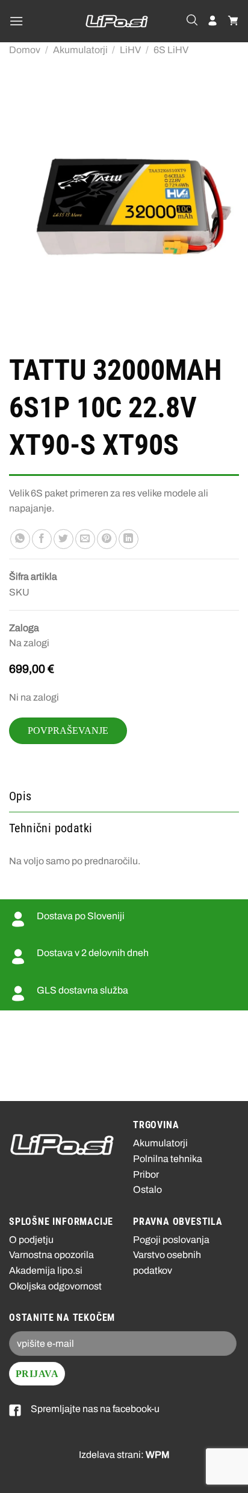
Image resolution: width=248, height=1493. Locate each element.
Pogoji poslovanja (171, 1240)
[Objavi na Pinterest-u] (107, 539)
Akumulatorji (80, 50)
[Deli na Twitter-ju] (63, 539)
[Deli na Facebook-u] (42, 539)
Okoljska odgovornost (55, 1286)
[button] (16, 21)
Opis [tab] (20, 796)
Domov (24, 50)
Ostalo (147, 1189)
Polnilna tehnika (167, 1159)
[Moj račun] (212, 21)
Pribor (146, 1174)
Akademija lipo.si (45, 1270)
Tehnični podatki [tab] (50, 828)
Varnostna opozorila (51, 1255)
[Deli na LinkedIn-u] (128, 539)
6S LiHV (170, 50)
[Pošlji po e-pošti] (85, 539)
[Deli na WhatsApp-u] (20, 539)
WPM (158, 1455)
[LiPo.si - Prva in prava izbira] (117, 21)
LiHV (130, 50)
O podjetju (31, 1240)
